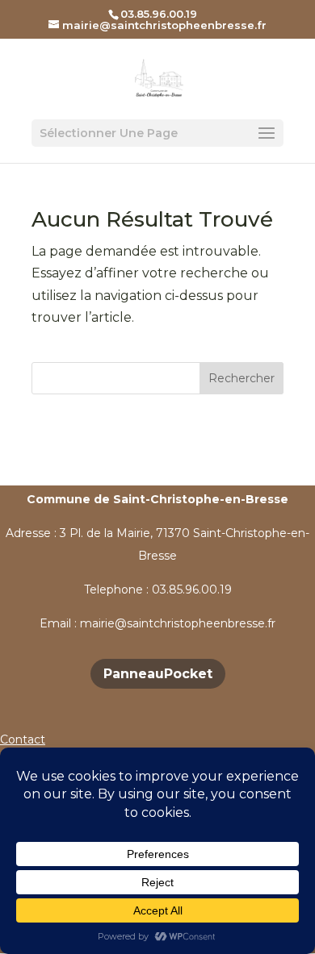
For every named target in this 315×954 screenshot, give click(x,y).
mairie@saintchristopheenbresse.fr (177, 623)
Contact (22, 739)
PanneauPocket (157, 673)
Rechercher (241, 378)
